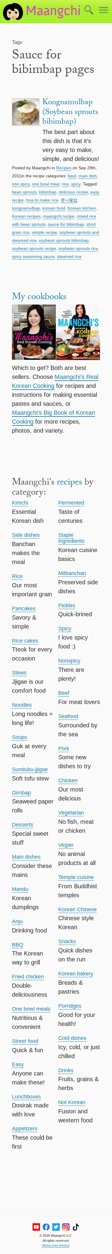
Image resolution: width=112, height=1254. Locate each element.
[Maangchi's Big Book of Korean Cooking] (78, 333)
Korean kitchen (81, 208)
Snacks (67, 941)
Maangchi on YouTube (36, 1227)
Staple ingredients (71, 538)
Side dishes (26, 535)
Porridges (69, 1006)
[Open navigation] (103, 10)
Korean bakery (75, 974)
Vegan (65, 845)
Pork (63, 749)
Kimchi (20, 503)
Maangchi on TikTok (75, 1227)
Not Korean (71, 1102)
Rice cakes (25, 641)
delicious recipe (73, 192)
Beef (63, 693)
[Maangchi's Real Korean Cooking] (34, 333)
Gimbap (21, 793)
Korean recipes (26, 216)
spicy (75, 184)
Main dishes (26, 857)
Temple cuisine (76, 877)
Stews (19, 673)
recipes (69, 483)
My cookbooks (39, 298)
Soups (19, 737)
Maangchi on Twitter (56, 1227)
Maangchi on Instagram (66, 1227)
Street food (25, 1041)
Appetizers (24, 1129)
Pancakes (24, 608)
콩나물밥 (69, 200)
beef (72, 175)
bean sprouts (24, 192)
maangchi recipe (58, 216)
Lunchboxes (26, 1097)
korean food (53, 208)
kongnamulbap (26, 208)
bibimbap (47, 192)
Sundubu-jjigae (30, 769)
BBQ (17, 945)
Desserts (22, 825)
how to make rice (42, 200)
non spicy (21, 184)
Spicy (64, 628)
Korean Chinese (77, 909)
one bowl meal (45, 184)
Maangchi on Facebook (46, 1227)
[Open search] (89, 10)
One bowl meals (31, 1009)
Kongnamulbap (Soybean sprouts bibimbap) (70, 112)
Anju (17, 921)
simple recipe (44, 232)
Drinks (65, 1070)
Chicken (68, 780)
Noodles (22, 705)
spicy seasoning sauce (33, 256)
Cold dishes (72, 1038)
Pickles (66, 605)
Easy (18, 1064)
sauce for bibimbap (66, 224)
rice (65, 184)
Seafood (68, 716)
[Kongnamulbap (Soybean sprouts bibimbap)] (25, 130)
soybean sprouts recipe (34, 248)
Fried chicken (28, 977)
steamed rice (69, 256)
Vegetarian (71, 813)
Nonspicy (69, 661)
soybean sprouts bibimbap (64, 240)
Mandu (20, 889)
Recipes (63, 167)
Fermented (71, 503)
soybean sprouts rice (78, 248)
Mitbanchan (72, 573)
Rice (17, 576)
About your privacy (55, 1245)
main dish (88, 175)
